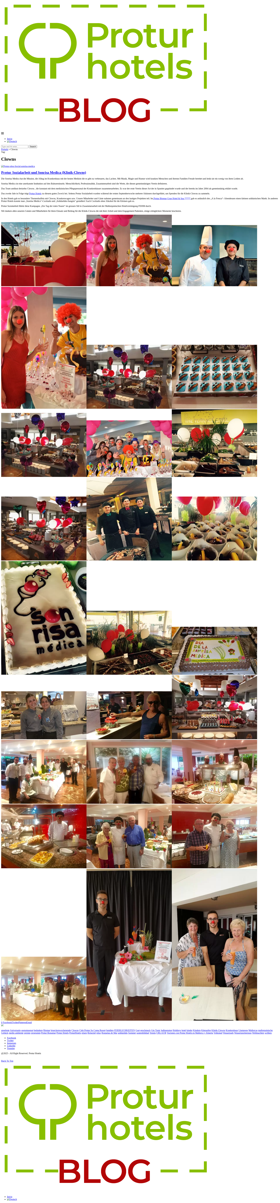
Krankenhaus (232, 1030)
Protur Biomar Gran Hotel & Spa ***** (172, 198)
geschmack (145, 1030)
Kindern (197, 1030)
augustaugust (27, 1030)
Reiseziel (92, 1033)
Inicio (9, 139)
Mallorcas (253, 1030)
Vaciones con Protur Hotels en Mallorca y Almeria (190, 1033)
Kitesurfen (206, 1030)
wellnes (268, 1033)
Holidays (177, 1030)
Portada (4, 149)
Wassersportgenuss (243, 1033)
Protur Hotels (35, 193)
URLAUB (161, 1033)
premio (27, 1033)
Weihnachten (258, 1033)
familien (110, 1030)
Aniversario (15, 1030)
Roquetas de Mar (109, 1033)
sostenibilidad (142, 1033)
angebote (5, 1030)
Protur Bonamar (48, 1033)
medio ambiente (16, 1033)
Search (33, 147)
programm (36, 1033)
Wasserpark (228, 1033)
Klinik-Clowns (218, 1030)
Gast (137, 1030)
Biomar (46, 1030)
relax (98, 1033)
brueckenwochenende (61, 1030)
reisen (84, 1033)
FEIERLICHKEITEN (124, 1030)
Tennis (153, 1033)
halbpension (166, 1030)
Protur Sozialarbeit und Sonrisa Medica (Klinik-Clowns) (43, 172)
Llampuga (243, 1030)
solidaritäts (123, 1033)
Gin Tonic (155, 1030)
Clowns (75, 1030)
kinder (189, 1030)
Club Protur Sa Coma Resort (92, 1030)
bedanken (38, 1030)
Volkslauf (218, 1033)
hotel (184, 1030)
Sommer (132, 1033)
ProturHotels (75, 1033)
